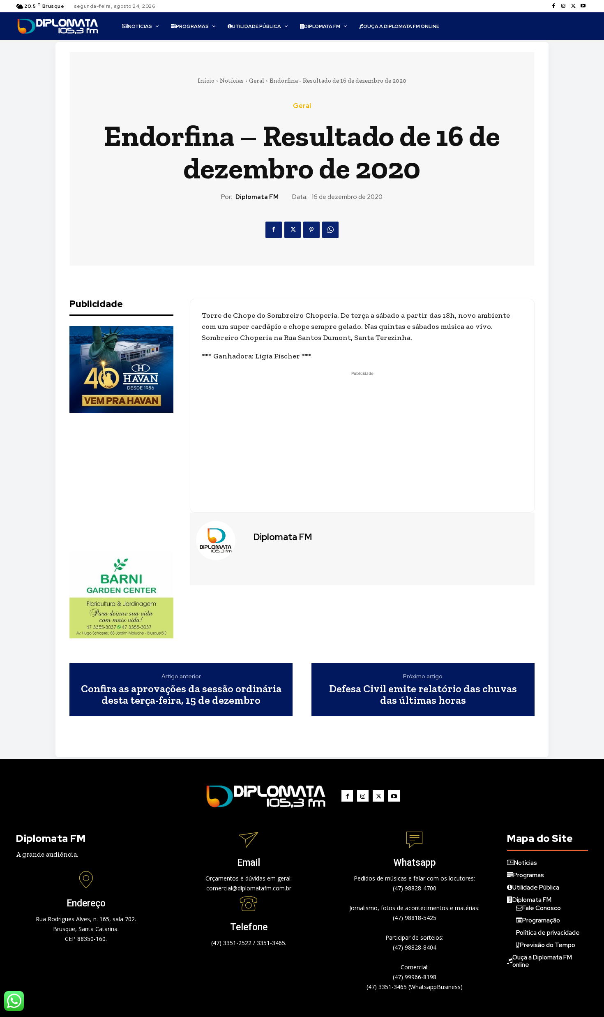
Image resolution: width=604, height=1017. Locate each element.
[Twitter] (573, 6)
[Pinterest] (311, 230)
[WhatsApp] (330, 230)
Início (206, 80)
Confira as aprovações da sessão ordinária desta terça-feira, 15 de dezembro (181, 694)
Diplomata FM (257, 197)
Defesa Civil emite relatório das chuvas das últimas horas (423, 694)
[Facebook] (553, 6)
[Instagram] (563, 6)
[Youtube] (583, 6)
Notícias (232, 80)
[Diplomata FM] (220, 540)
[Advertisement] (131, 482)
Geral (256, 80)
